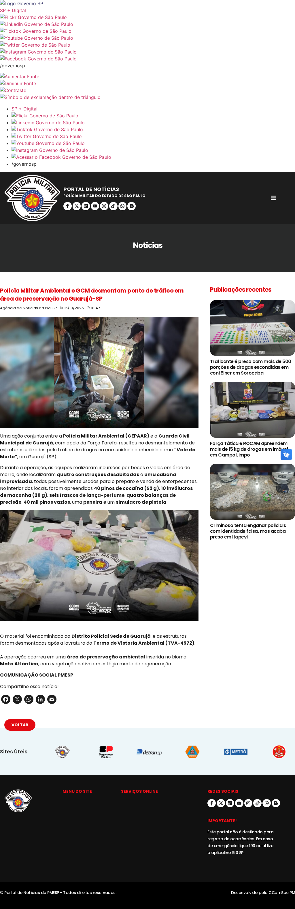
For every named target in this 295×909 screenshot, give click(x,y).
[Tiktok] (113, 206)
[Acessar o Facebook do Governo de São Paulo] (153, 157)
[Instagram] (104, 206)
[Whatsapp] (122, 206)
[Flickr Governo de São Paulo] (153, 115)
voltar (20, 725)
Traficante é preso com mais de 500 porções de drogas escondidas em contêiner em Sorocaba (250, 367)
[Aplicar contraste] (147, 90)
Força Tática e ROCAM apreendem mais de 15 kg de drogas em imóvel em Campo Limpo (249, 449)
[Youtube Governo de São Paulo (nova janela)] (147, 38)
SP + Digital (13, 10)
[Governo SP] (147, 3)
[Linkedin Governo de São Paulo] (153, 122)
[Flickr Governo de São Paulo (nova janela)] (147, 17)
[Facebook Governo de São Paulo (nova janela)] (147, 58)
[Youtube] (95, 206)
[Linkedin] (86, 206)
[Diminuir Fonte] (147, 83)
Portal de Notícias (91, 189)
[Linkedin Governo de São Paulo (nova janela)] (147, 24)
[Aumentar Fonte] (147, 76)
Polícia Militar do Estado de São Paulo (104, 195)
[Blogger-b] (131, 206)
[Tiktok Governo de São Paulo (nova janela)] (147, 31)
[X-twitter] (77, 206)
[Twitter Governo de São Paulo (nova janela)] (147, 44)
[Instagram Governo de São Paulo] (147, 51)
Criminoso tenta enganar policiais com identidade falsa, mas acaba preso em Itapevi (248, 531)
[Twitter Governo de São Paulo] (153, 136)
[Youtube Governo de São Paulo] (153, 143)
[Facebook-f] (67, 206)
